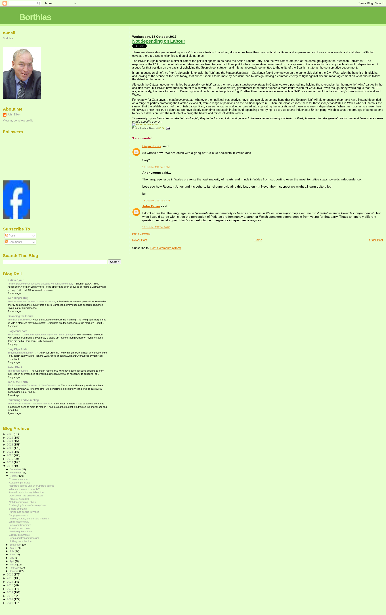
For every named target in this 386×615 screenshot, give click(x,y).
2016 (10, 574)
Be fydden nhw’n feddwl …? (23, 352)
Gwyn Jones (151, 146)
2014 (10, 581)
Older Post (376, 240)
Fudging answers (18, 515)
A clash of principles (19, 482)
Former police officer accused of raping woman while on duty (41, 283)
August (14, 548)
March (13, 564)
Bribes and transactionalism (24, 538)
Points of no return (19, 499)
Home (258, 240)
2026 (10, 434)
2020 (10, 455)
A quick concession (19, 528)
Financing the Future (21, 316)
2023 (10, 444)
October (14, 476)
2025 (10, 437)
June (13, 554)
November (16, 472)
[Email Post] (167, 128)
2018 (10, 462)
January (14, 571)
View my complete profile (18, 120)
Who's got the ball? (19, 521)
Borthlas (35, 17)
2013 (10, 585)
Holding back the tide (20, 541)
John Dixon (151, 206)
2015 (10, 578)
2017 (10, 465)
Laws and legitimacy (20, 525)
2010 (10, 595)
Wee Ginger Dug (18, 298)
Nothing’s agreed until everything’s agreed (31, 485)
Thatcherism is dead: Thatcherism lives (29, 403)
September (16, 544)
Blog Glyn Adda (17, 349)
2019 (10, 458)
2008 (10, 602)
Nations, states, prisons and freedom (29, 518)
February (15, 567)
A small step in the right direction (26, 492)
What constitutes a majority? (24, 489)
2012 (10, 588)
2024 (10, 440)
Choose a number (18, 479)
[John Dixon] (16, 217)
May (12, 557)
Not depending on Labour (158, 41)
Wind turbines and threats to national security (32, 301)
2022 (10, 448)
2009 (10, 599)
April (12, 561)
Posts (11, 235)
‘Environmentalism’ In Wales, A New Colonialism (33, 385)
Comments (15, 242)
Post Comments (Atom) (165, 248)
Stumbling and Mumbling (23, 400)
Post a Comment (141, 233)
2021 (10, 451)
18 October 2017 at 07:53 (156, 167)
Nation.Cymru (16, 280)
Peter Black (15, 367)
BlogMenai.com (17, 331)
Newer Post (139, 240)
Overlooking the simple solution (26, 495)
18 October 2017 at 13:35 (156, 200)
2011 (10, 592)
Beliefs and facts (18, 508)
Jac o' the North (18, 382)
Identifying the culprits (20, 531)
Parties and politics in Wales (24, 511)
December (16, 469)
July (12, 551)
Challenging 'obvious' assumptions (27, 505)
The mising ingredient (19, 319)
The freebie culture (18, 370)
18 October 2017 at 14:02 (156, 227)
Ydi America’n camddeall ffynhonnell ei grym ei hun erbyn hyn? (42, 334)
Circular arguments (19, 534)
